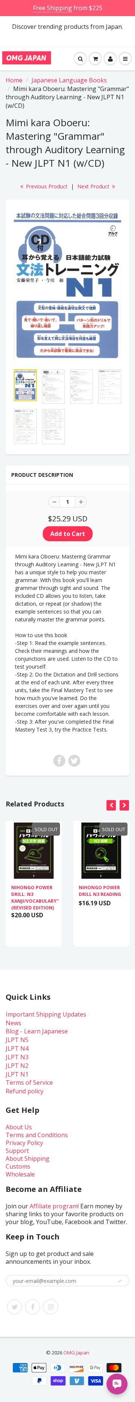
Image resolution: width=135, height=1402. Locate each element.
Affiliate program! (54, 1206)
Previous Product (46, 186)
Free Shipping (52, 8)
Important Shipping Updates (46, 1014)
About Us (19, 1127)
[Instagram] (50, 1306)
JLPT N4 (17, 1048)
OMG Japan (76, 1352)
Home (14, 80)
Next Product (94, 186)
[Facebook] (32, 1306)
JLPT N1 (17, 1074)
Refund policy (25, 1091)
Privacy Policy (24, 1143)
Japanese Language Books (69, 80)
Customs (18, 1166)
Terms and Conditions (37, 1135)
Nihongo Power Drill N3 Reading (100, 890)
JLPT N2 (17, 1066)
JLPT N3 (17, 1057)
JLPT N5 (17, 1040)
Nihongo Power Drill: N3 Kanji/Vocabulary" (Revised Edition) (35, 897)
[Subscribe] (120, 1281)
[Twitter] (14, 1306)
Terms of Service (29, 1082)
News (13, 1023)
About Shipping (28, 1158)
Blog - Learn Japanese (37, 1031)
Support (17, 1151)
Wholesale (20, 1174)
